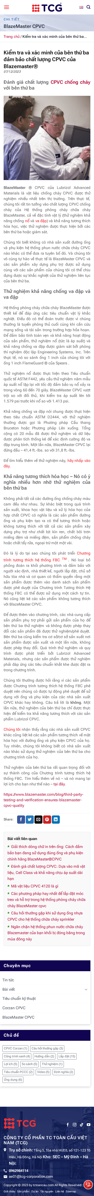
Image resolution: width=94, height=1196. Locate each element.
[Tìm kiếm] (88, 7)
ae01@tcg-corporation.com (31, 1176)
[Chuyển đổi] (86, 989)
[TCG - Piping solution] (47, 7)
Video (43, 1072)
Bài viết (8, 989)
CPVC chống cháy (70, 82)
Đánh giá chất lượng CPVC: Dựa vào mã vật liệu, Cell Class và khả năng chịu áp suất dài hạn (46, 872)
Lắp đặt (67, 1056)
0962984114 (18, 1171)
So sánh (29, 1064)
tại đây (59, 784)
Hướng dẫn (44, 1056)
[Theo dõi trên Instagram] (74, 1125)
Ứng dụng (13, 1079)
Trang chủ (12, 36)
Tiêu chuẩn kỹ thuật (19, 998)
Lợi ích (10, 1064)
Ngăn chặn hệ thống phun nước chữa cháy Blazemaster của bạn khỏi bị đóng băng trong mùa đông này (46, 932)
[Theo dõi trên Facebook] (67, 1125)
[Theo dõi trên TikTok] (81, 1125)
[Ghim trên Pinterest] (47, 819)
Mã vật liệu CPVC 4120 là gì (34, 886)
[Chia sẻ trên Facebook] (21, 819)
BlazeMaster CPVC (18, 1017)
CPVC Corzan (15, 1048)
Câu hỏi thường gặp (47, 1048)
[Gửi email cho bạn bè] (38, 819)
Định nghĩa (63, 1072)
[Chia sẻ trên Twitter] (30, 819)
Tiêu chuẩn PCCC (18, 1072)
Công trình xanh (17, 1056)
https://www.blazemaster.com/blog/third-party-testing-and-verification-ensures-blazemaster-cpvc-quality (43, 800)
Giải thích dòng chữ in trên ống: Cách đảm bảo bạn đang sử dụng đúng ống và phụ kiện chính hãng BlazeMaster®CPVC (45, 852)
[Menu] (6, 7)
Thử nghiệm (52, 1064)
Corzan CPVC (14, 1008)
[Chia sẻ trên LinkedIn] (56, 819)
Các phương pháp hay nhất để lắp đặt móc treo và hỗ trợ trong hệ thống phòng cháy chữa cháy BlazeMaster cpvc (46, 899)
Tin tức (8, 980)
